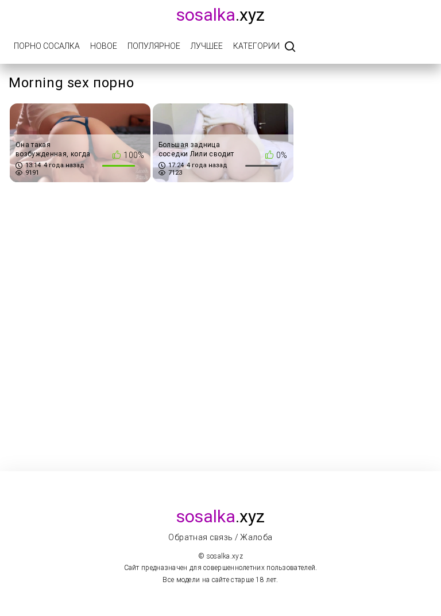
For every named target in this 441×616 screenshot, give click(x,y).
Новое (103, 46)
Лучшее (207, 46)
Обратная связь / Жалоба (220, 537)
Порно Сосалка (47, 46)
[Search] (290, 47)
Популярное (153, 46)
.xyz (220, 15)
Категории (256, 46)
